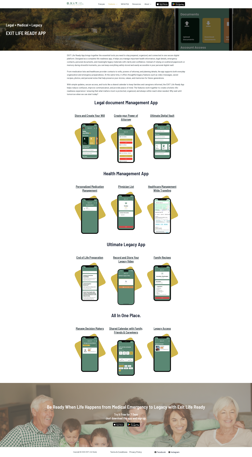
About (147, 4)
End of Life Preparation (89, 257)
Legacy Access (162, 328)
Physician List (126, 186)
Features (111, 4)
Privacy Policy (135, 452)
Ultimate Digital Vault (162, 115)
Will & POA (125, 4)
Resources (136, 4)
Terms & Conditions (118, 452)
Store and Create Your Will (90, 115)
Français (101, 4)
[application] (116, 4)
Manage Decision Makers (90, 328)
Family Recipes (162, 257)
